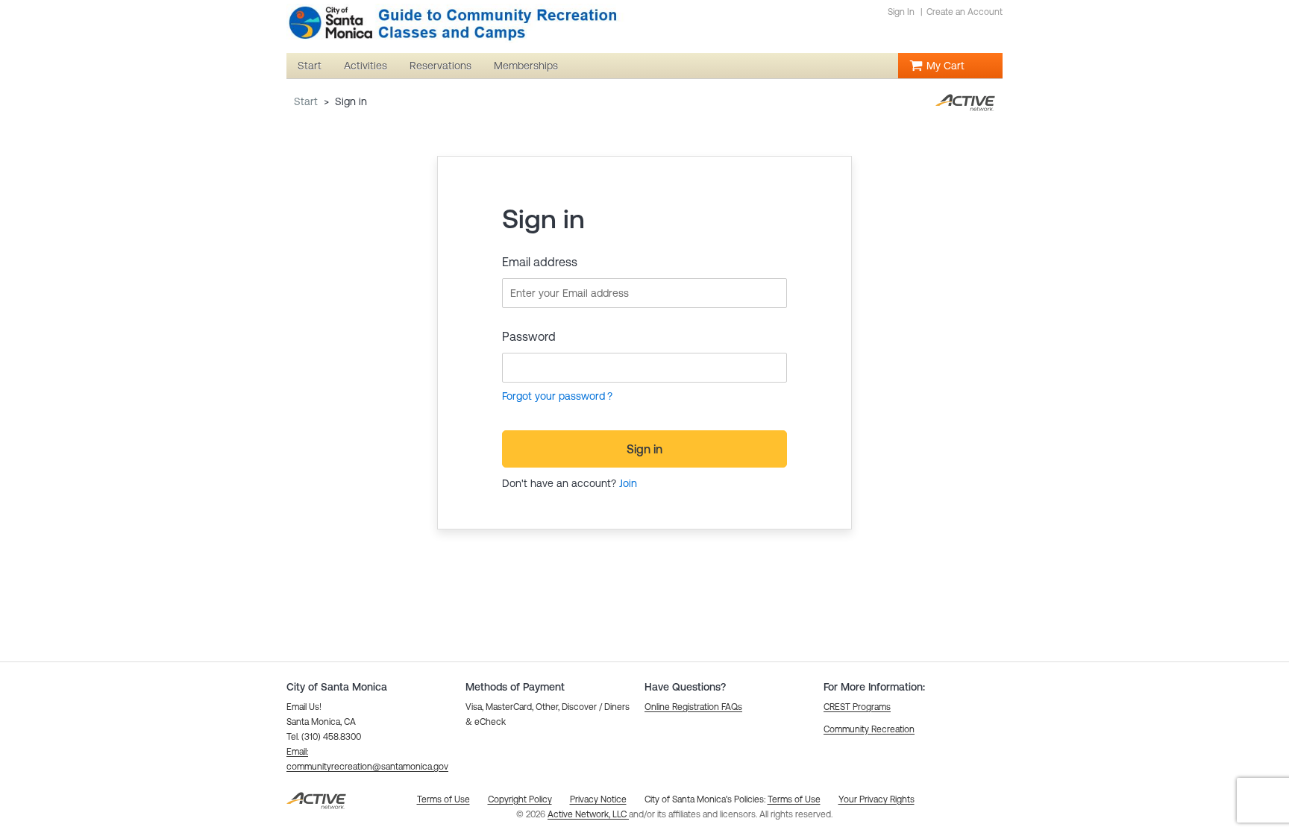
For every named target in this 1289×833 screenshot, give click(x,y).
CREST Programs (857, 707)
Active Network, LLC (588, 814)
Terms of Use (794, 799)
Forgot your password (553, 396)
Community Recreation (869, 729)
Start (306, 101)
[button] (693, 707)
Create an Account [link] (964, 12)
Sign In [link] (901, 12)
